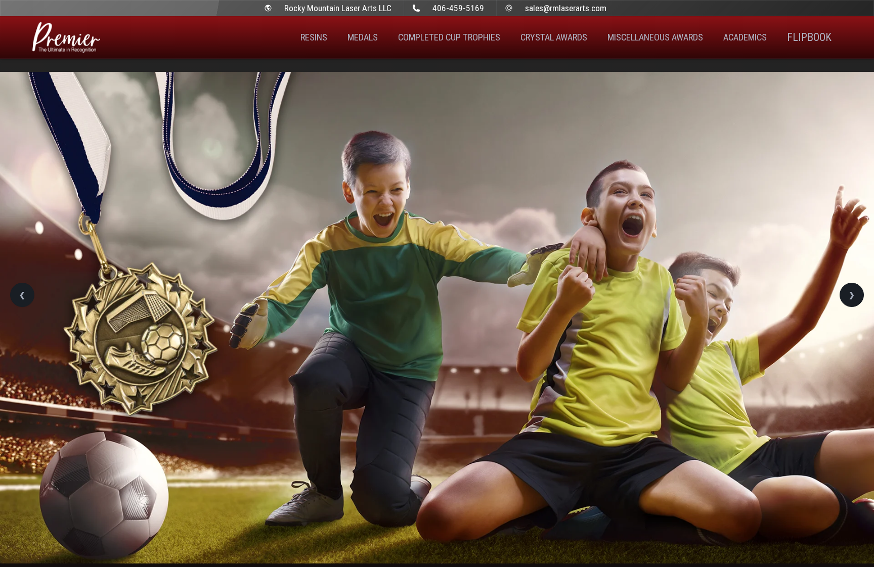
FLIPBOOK (809, 37)
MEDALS (362, 37)
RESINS (313, 37)
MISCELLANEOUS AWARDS (655, 37)
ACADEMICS (745, 37)
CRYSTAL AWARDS (553, 37)
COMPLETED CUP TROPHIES (449, 37)
